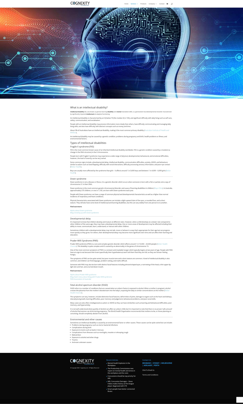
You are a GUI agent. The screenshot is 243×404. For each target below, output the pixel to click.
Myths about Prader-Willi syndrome (83, 275)
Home (126, 4)
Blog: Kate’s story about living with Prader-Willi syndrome (91, 277)
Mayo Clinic (158, 188)
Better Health (76, 167)
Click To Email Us (148, 370)
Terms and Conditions (150, 375)
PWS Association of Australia (80, 279)
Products (143, 4)
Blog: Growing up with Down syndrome (84, 213)
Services (133, 4)
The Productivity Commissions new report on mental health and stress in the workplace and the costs (121, 370)
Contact (161, 4)
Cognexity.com (84, 368)
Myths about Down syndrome (81, 210)
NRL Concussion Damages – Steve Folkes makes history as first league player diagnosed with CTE (121, 383)
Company (152, 4)
